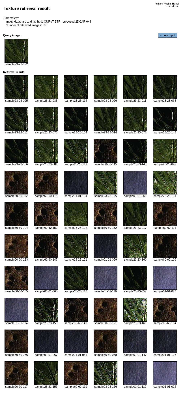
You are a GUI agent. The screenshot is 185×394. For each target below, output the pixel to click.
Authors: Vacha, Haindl (167, 3)
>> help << (173, 6)
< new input (167, 35)
